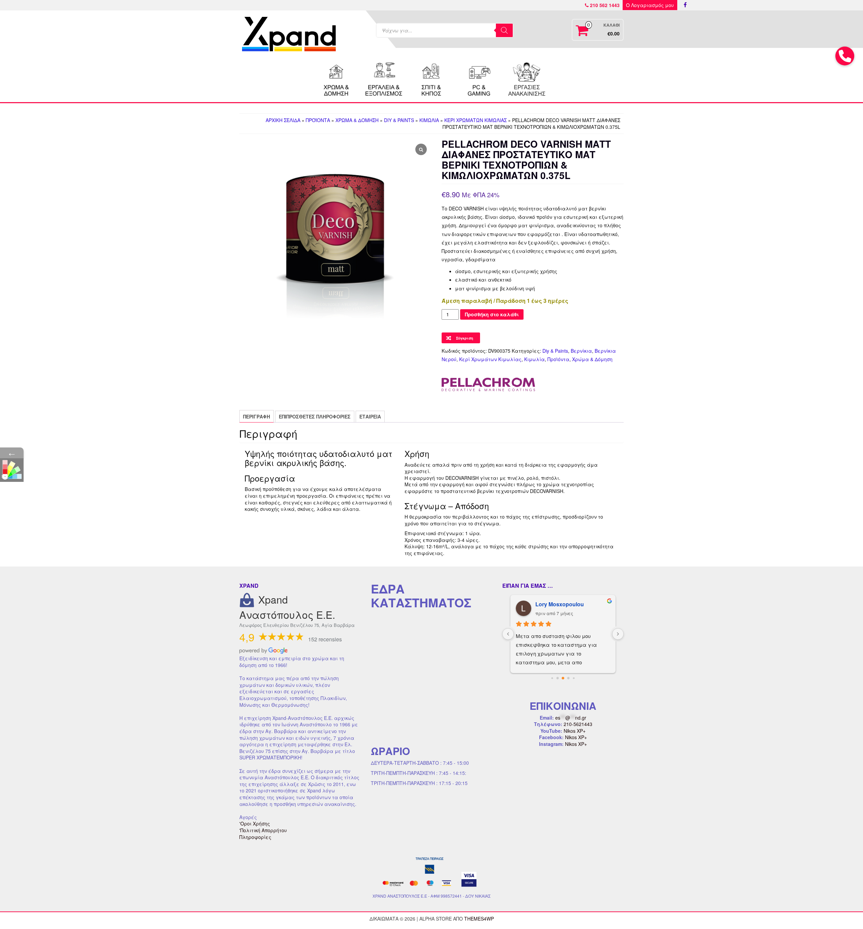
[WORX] (526, 78)
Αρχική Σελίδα (283, 120)
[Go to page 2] (563, 678)
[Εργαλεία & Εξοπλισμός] (384, 78)
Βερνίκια (581, 350)
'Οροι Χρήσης (254, 823)
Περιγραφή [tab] (256, 416)
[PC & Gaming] (479, 78)
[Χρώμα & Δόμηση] (336, 78)
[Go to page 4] (573, 678)
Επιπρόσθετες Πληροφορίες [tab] (315, 416)
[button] (844, 56)
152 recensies (325, 639)
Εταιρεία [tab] (370, 416)
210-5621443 (578, 724)
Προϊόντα (318, 120)
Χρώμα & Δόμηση (357, 120)
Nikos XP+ (575, 730)
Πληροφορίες (255, 837)
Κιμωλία (429, 120)
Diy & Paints (399, 120)
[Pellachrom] (488, 385)
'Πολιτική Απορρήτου (263, 830)
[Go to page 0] (552, 678)
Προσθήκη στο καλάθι (492, 314)
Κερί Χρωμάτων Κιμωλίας (475, 120)
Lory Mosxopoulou (559, 604)
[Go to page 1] (558, 678)
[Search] (504, 30)
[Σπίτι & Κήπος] (431, 78)
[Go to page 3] (568, 678)
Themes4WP (479, 918)
